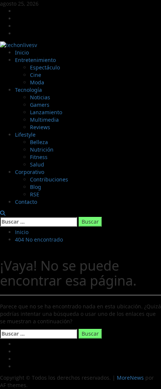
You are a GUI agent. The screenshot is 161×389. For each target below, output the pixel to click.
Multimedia (44, 119)
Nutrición (42, 149)
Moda (37, 82)
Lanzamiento (46, 112)
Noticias (40, 97)
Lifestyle (25, 134)
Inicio (22, 52)
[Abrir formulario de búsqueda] (2, 213)
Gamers (39, 104)
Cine (35, 74)
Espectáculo (45, 67)
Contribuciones (49, 179)
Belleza (39, 142)
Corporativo (29, 171)
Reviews (40, 127)
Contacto (26, 201)
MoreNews (130, 377)
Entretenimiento (35, 59)
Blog (35, 186)
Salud (37, 164)
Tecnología (28, 89)
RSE (34, 194)
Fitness (39, 157)
